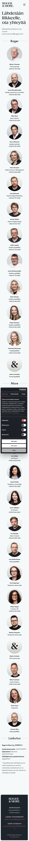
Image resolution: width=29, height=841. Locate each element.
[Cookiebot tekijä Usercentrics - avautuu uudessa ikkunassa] (19, 390)
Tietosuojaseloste (14, 837)
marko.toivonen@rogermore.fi (14, 819)
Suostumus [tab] (5, 394)
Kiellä (13, 450)
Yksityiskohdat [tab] (14, 394)
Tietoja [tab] (23, 394)
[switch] (24, 425)
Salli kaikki (14, 441)
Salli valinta (14, 445)
